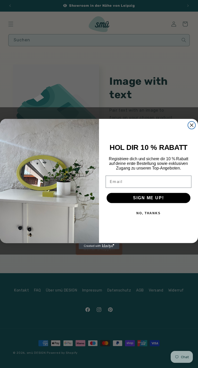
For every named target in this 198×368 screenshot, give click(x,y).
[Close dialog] (192, 125)
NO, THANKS (148, 213)
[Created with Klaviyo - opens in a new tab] (99, 246)
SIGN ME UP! (148, 198)
